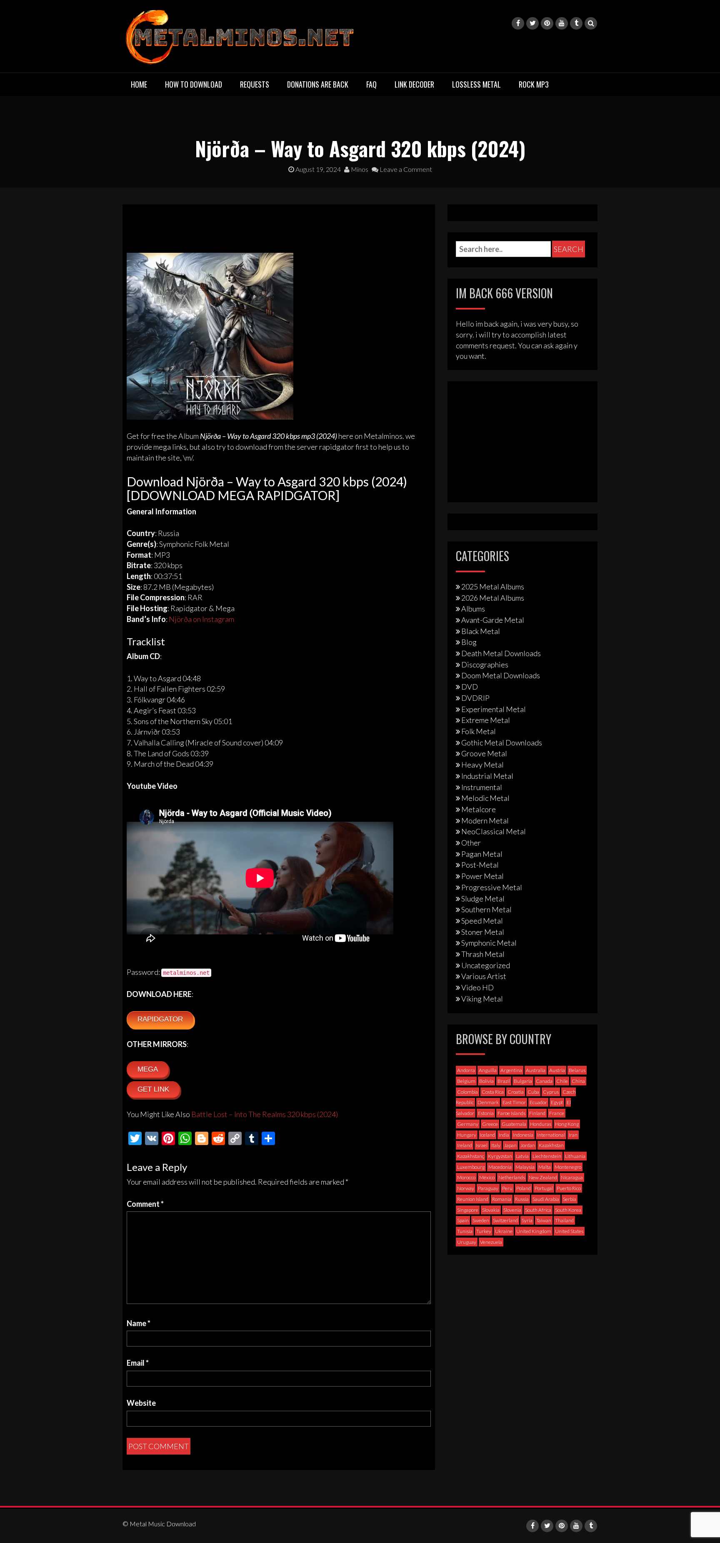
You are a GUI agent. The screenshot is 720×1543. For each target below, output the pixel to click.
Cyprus (551, 1092)
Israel (482, 1145)
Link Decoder (414, 84)
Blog (469, 642)
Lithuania (575, 1156)
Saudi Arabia (545, 1199)
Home (139, 84)
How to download (193, 84)
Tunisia (464, 1231)
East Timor (514, 1102)
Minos (359, 169)
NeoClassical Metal (493, 831)
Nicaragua (572, 1177)
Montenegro (568, 1167)
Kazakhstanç (470, 1156)
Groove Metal (484, 753)
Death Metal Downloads (501, 653)
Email (138, 1362)
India (504, 1135)
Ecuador (538, 1102)
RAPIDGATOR (160, 1019)
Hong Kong (567, 1124)
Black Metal (480, 631)
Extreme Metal (485, 720)
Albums (473, 608)
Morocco (466, 1177)
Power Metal (482, 876)
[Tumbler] (576, 23)
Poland (523, 1188)
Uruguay (466, 1242)
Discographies (484, 664)
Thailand (564, 1220)
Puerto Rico (569, 1188)
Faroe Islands (511, 1113)
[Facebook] (518, 23)
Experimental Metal (493, 709)
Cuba (533, 1092)
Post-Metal (480, 864)
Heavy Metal (482, 764)
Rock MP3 (534, 84)
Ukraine (503, 1231)
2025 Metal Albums (492, 586)
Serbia (569, 1199)
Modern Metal (485, 820)
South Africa (538, 1210)
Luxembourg (471, 1167)
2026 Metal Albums (492, 597)
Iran (573, 1135)
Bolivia (486, 1081)
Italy (495, 1145)
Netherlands (511, 1177)
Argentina (511, 1070)
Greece (490, 1124)
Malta (544, 1167)
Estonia (486, 1113)
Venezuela (491, 1242)
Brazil (504, 1081)
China (578, 1081)
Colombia (467, 1092)
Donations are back (317, 84)
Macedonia (500, 1167)
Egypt (557, 1102)
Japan (510, 1145)
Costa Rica (493, 1092)
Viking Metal (482, 998)
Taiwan (543, 1220)
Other (471, 842)
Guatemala (514, 1124)
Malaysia (525, 1167)
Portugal (544, 1188)
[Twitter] (532, 23)
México (487, 1177)
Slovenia (512, 1210)
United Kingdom (533, 1231)
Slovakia (491, 1210)
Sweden (480, 1220)
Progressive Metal (491, 887)
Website (141, 1402)
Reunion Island (472, 1199)
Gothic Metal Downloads (501, 742)
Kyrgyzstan (500, 1156)
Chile (562, 1081)
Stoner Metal (482, 931)
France (556, 1113)
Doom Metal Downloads (500, 675)
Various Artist (483, 976)
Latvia (522, 1156)
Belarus (577, 1070)
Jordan (527, 1145)
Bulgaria (523, 1081)
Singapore (467, 1210)
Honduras (540, 1124)
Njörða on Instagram (201, 619)
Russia (522, 1199)
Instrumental (481, 787)
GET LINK (153, 1089)
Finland (537, 1113)
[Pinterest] (547, 23)
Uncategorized (485, 965)
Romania (501, 1199)
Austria (557, 1070)
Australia (535, 1070)
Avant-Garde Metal (492, 619)
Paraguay (488, 1188)
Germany (467, 1124)
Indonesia (523, 1135)
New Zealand (543, 1177)
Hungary (466, 1135)
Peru (507, 1188)
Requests (254, 84)
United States (569, 1231)
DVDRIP (475, 697)
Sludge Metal (483, 898)
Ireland (464, 1145)
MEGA (148, 1069)
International (551, 1135)
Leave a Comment (405, 169)
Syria (527, 1220)
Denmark (488, 1102)
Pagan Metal (481, 853)
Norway (465, 1188)
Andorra (466, 1070)
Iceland (487, 1135)
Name (138, 1323)
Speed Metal (482, 920)
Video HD (477, 987)
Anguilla (488, 1070)
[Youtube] (561, 23)
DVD (469, 686)
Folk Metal (478, 731)
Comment (145, 1203)
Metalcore (478, 809)
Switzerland (505, 1220)
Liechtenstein (546, 1156)
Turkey (483, 1231)
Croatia (516, 1092)
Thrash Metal (483, 954)
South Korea (568, 1210)
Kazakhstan (551, 1145)
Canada (544, 1081)
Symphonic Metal (489, 942)
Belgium (466, 1081)
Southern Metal (486, 909)
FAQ (371, 84)
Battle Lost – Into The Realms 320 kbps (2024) (264, 1114)
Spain (463, 1220)
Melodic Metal (485, 798)
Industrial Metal (487, 775)
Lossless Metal (476, 84)
